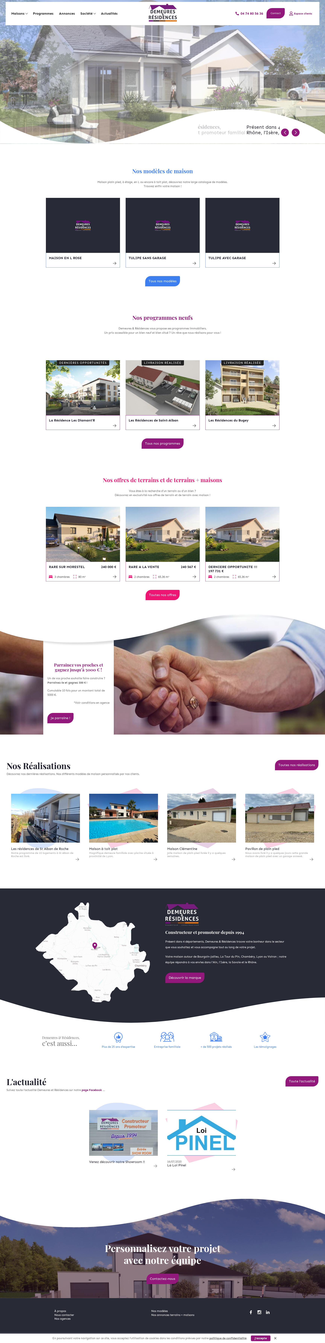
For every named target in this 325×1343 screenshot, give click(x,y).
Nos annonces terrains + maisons (172, 1315)
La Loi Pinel (176, 1165)
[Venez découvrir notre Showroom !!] (123, 1133)
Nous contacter (64, 1315)
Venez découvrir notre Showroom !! (117, 1162)
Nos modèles (159, 1311)
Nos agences (62, 1318)
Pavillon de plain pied (262, 849)
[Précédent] (285, 132)
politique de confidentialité (227, 1338)
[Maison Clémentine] (201, 818)
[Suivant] (296, 132)
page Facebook (92, 1090)
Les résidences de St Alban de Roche (39, 849)
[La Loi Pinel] (201, 1133)
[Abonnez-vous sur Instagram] (259, 1312)
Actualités (109, 13)
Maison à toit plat (103, 849)
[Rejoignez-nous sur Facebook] (251, 1312)
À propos (60, 1311)
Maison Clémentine (182, 849)
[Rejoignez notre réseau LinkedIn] (268, 1312)
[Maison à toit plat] (123, 818)
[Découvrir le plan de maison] (83, 225)
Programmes (43, 13)
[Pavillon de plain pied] (279, 818)
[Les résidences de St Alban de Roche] (45, 818)
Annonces (67, 13)
